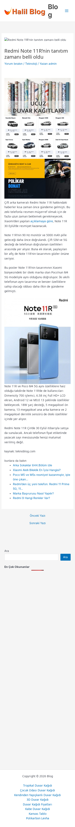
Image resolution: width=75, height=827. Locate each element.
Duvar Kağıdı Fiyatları (37, 804)
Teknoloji (31, 63)
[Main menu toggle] (66, 11)
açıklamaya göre (41, 221)
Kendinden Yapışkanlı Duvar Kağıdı (37, 795)
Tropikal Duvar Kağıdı (37, 785)
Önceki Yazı (37, 515)
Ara (6, 551)
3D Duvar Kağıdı (38, 799)
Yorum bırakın (13, 63)
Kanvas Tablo (37, 814)
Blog (53, 11)
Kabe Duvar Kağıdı (37, 809)
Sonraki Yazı (37, 523)
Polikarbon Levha (37, 818)
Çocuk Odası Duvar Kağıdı (37, 790)
